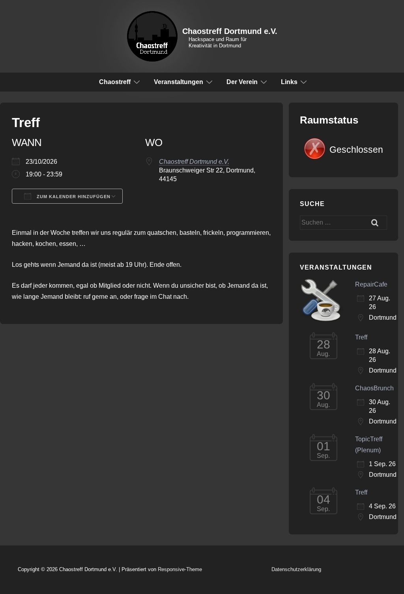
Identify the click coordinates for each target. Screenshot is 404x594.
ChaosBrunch (374, 388)
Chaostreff (115, 82)
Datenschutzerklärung (296, 569)
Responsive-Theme (180, 569)
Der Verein (242, 82)
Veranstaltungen (178, 82)
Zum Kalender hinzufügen (72, 196)
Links (289, 82)
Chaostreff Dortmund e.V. (229, 31)
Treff (361, 337)
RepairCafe (371, 284)
